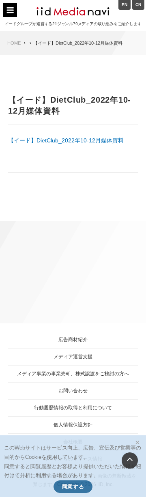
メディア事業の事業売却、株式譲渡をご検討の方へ (73, 374)
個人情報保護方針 (73, 425)
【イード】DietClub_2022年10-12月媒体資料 (66, 140)
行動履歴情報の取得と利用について (73, 408)
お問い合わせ (73, 391)
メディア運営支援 (73, 356)
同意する (73, 487)
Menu (10, 10)
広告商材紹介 (73, 339)
